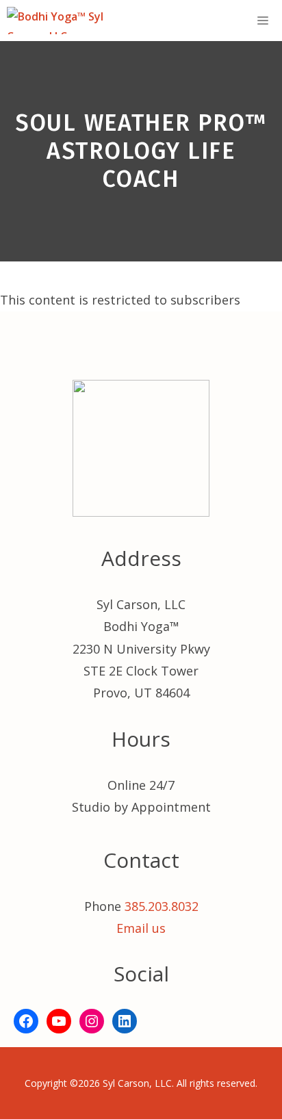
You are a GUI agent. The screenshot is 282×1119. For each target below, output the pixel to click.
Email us (141, 928)
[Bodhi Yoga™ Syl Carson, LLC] (73, 20)
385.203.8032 (161, 906)
